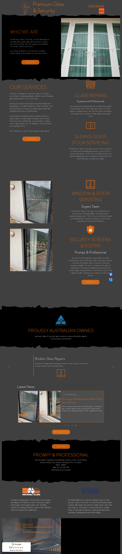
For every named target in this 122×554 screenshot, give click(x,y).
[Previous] (9, 367)
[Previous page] (49, 425)
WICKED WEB (36, 543)
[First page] (46, 425)
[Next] (112, 367)
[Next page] (72, 425)
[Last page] (76, 425)
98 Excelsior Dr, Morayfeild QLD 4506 (36, 532)
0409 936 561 (28, 524)
